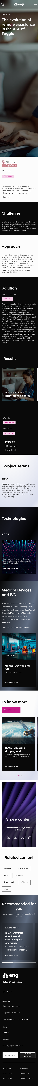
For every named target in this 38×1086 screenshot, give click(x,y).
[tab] (18, 775)
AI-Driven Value (11, 446)
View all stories (9, 710)
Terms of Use (7, 1068)
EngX (6, 875)
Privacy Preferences (26, 1078)
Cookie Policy (7, 1073)
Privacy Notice (7, 1078)
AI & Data (6, 534)
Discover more (9, 568)
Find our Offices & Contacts (12, 982)
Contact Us (9, 1055)
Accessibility (24, 1068)
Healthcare (8, 176)
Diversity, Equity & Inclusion (13, 1046)
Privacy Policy (24, 1073)
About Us (6, 1001)
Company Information (11, 1006)
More (5, 1027)
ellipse (6, 889)
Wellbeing (9, 433)
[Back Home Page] (19, 4)
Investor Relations (27, 1055)
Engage (6, 1039)
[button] (2, 4)
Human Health (10, 450)
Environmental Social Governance (15, 1019)
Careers (6, 1032)
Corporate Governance (11, 1013)
